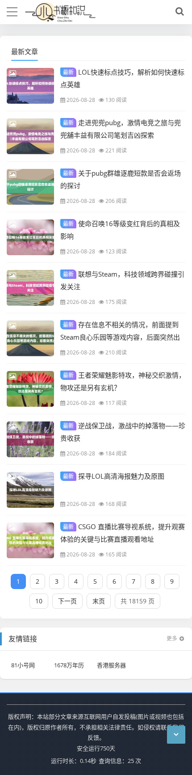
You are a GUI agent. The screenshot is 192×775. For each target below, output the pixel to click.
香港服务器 (111, 665)
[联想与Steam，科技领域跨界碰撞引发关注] (30, 288)
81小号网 (23, 665)
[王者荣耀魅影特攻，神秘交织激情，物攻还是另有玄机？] (30, 389)
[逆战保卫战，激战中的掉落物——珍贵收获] (30, 439)
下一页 (67, 601)
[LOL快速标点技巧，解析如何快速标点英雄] (30, 86)
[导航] (12, 10)
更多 (172, 638)
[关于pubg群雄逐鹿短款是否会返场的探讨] (30, 187)
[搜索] (178, 11)
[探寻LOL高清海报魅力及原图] (30, 490)
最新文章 (24, 51)
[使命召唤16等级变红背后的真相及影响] (30, 237)
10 (38, 601)
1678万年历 (69, 665)
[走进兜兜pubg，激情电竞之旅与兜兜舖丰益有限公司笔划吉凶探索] (30, 136)
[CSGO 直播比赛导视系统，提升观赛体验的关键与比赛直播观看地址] (30, 540)
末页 (98, 601)
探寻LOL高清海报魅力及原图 (113, 476)
